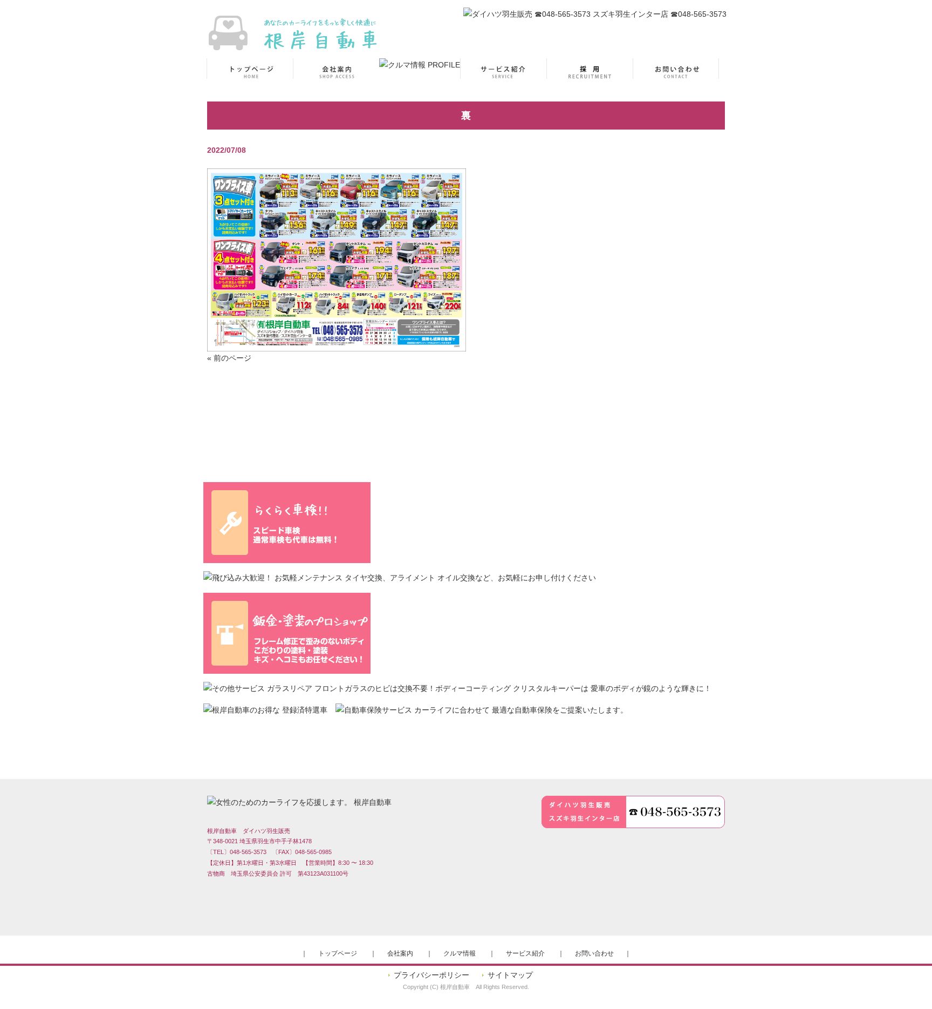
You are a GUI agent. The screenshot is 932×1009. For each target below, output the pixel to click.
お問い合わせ (594, 953)
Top (906, 983)
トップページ (337, 953)
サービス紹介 (525, 953)
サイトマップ (510, 975)
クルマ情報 (459, 953)
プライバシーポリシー (431, 975)
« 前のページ (229, 358)
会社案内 (400, 953)
